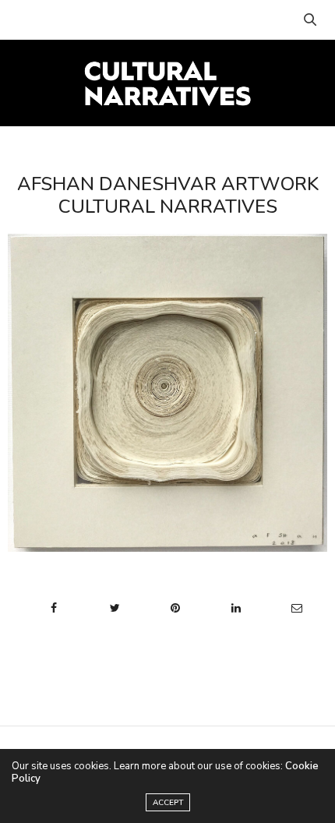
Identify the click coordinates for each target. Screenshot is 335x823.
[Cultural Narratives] (167, 82)
